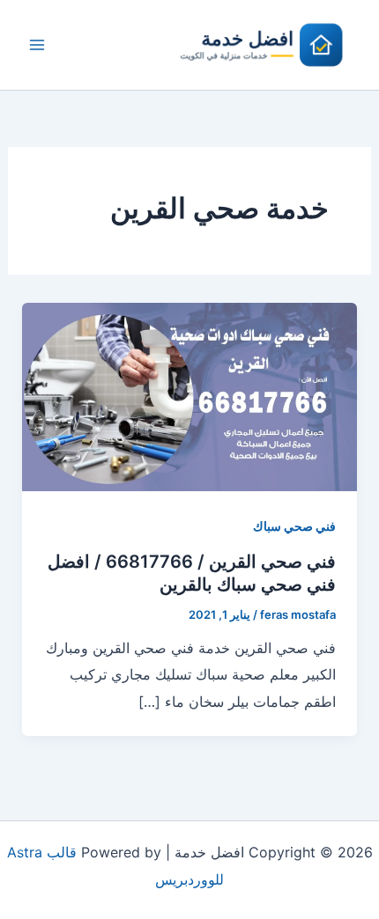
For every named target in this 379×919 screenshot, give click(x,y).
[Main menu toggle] (37, 45)
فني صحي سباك (294, 525)
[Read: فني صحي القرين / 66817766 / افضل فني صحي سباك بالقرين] (190, 395)
